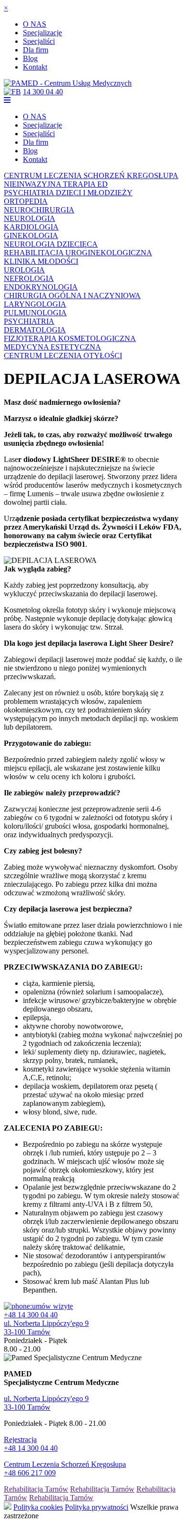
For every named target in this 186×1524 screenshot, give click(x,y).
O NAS (34, 24)
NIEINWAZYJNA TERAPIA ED (56, 184)
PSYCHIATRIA (29, 321)
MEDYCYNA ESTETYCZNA (52, 347)
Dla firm (35, 50)
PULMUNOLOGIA (35, 313)
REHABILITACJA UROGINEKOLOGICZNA (78, 253)
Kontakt (35, 67)
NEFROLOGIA (29, 278)
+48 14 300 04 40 (31, 1315)
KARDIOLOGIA (31, 227)
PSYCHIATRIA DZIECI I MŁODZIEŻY (68, 193)
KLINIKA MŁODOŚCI (41, 261)
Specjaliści (39, 41)
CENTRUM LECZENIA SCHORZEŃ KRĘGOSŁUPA (91, 175)
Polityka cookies (38, 1507)
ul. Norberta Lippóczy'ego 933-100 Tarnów (46, 1327)
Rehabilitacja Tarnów (36, 1489)
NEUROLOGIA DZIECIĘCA (51, 244)
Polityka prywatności (96, 1507)
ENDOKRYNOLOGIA (41, 287)
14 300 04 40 (43, 92)
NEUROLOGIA (29, 218)
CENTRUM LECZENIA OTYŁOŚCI (63, 355)
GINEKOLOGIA (31, 235)
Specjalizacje (42, 33)
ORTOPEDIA (26, 201)
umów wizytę (52, 1306)
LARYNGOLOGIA (35, 304)
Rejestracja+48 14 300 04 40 (31, 1443)
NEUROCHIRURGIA (39, 210)
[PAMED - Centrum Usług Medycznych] (68, 83)
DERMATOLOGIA (35, 330)
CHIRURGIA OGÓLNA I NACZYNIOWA (72, 295)
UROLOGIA (24, 270)
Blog (30, 58)
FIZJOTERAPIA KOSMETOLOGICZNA (70, 338)
